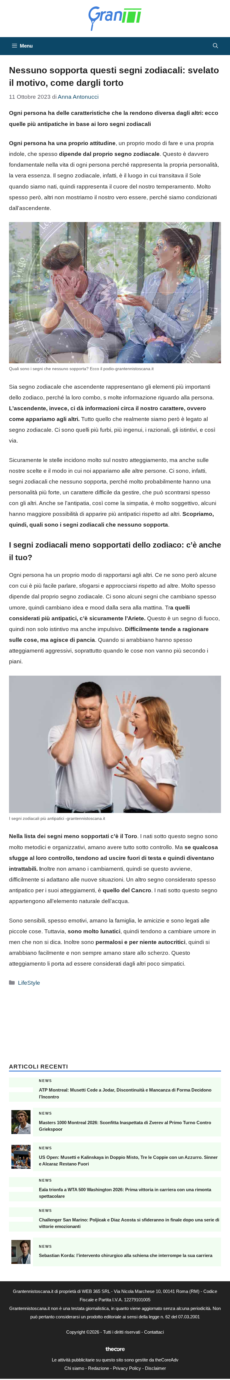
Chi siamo (74, 1368)
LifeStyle (29, 983)
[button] (215, 46)
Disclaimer (155, 1368)
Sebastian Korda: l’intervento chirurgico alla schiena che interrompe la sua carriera (125, 1255)
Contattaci (154, 1332)
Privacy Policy (127, 1368)
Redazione (98, 1368)
